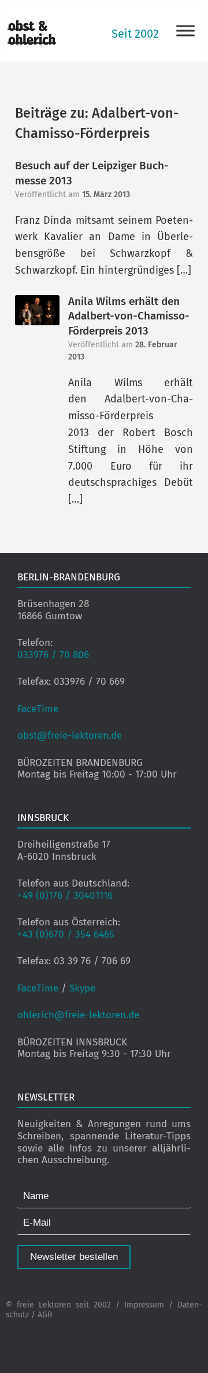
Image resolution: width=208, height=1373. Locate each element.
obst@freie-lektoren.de (69, 735)
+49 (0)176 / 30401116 (65, 895)
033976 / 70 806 (53, 655)
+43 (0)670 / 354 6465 (65, 934)
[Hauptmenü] (185, 30)
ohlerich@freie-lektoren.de (78, 1015)
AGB (45, 1315)
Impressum (144, 1305)
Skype (82, 988)
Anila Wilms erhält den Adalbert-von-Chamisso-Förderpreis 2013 (129, 316)
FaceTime (37, 709)
